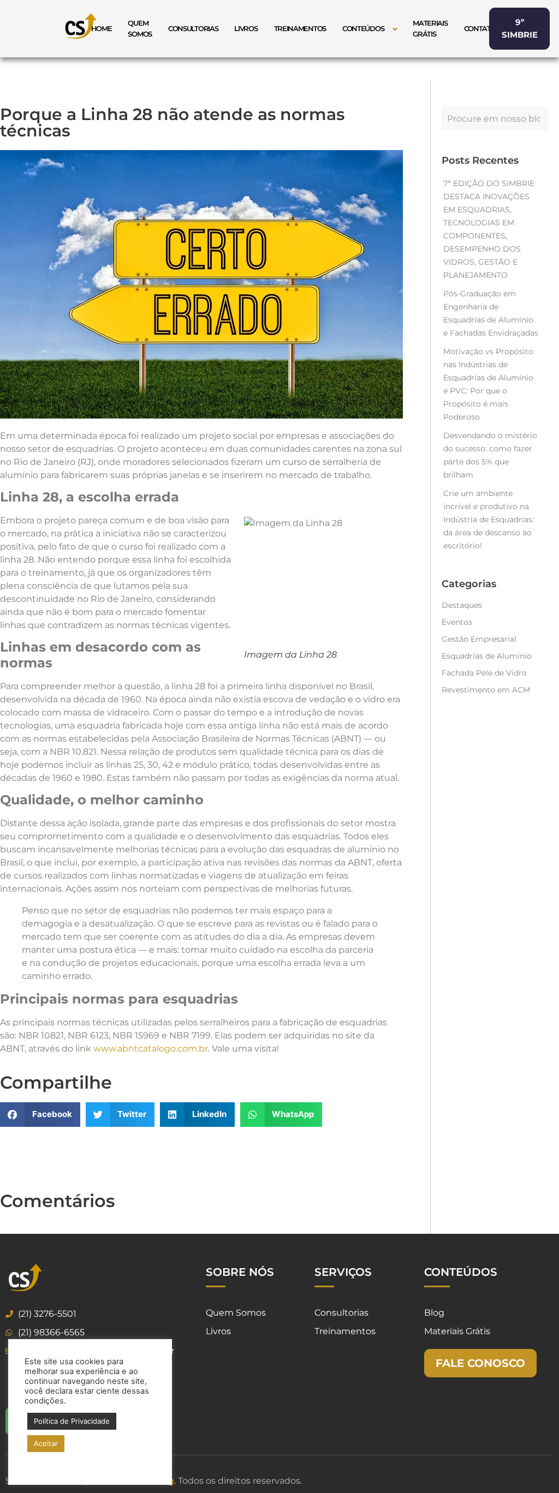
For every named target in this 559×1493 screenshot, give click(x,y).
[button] (40, 1114)
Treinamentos (300, 28)
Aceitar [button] (46, 1443)
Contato (480, 28)
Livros (245, 28)
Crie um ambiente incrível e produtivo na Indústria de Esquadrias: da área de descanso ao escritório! (488, 519)
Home (101, 28)
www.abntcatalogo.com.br (150, 1048)
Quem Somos (140, 28)
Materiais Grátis (430, 28)
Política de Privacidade (72, 1421)
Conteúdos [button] (363, 28)
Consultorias (193, 28)
